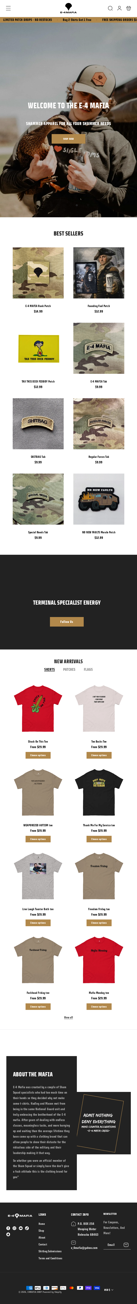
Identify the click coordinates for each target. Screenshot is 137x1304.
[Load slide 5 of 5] (77, 205)
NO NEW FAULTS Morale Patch (98, 499)
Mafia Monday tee (99, 959)
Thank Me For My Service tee (99, 792)
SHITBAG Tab (38, 423)
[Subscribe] (126, 1244)
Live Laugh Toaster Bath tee (38, 876)
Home (42, 1224)
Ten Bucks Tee (99, 708)
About (42, 1238)
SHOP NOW (68, 137)
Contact (43, 1244)
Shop (41, 1231)
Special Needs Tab (38, 499)
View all (68, 1017)
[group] (68, 120)
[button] (8, 8)
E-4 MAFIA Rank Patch (38, 272)
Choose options (38, 755)
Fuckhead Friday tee (38, 959)
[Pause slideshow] (87, 205)
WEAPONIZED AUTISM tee (38, 792)
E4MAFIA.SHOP (35, 1292)
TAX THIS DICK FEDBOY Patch (38, 348)
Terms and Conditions (50, 1258)
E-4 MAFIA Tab (98, 348)
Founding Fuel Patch (98, 272)
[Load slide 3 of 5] (64, 205)
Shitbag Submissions (50, 1251)
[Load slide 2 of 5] (58, 205)
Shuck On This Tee (38, 708)
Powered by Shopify (52, 1292)
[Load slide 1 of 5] (52, 205)
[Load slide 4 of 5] (70, 205)
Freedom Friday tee (99, 876)
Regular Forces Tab (98, 423)
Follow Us (66, 621)
